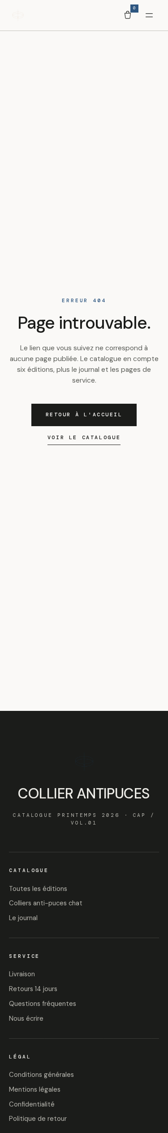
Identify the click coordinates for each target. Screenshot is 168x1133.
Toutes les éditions (38, 888)
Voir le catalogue (84, 437)
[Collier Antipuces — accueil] (18, 15)
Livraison (22, 974)
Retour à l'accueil (84, 414)
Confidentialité (32, 1104)
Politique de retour (38, 1118)
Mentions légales (34, 1089)
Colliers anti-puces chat (45, 903)
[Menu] (149, 15)
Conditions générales (41, 1074)
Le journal (23, 917)
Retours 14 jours (33, 988)
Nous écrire (26, 1018)
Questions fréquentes (42, 1003)
